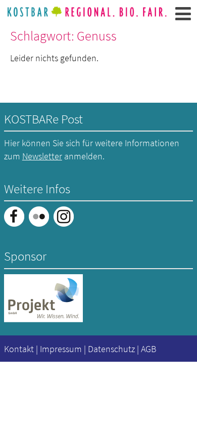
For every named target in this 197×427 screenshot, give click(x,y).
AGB (148, 349)
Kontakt (19, 349)
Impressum (61, 349)
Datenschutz (111, 349)
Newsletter (42, 156)
